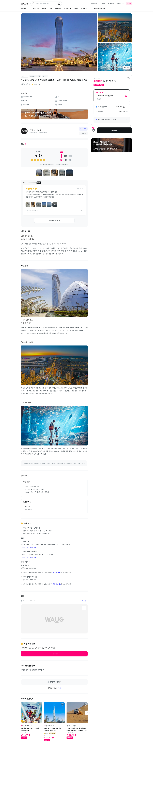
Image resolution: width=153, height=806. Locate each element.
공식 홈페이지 (57, 572)
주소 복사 (84, 601)
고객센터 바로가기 (55, 682)
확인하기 (55, 654)
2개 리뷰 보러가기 (54, 220)
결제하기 (114, 130)
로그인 (129, 3)
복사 (59, 688)
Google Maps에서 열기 (29, 547)
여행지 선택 (94, 3)
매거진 (103, 3)
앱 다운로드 (111, 3)
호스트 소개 (83, 129)
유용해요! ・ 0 (32, 210)
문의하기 (83, 133)
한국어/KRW (120, 3)
